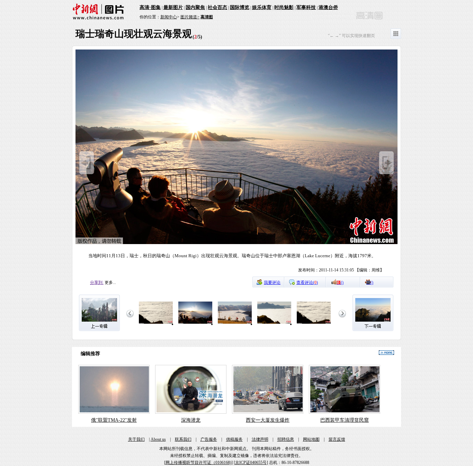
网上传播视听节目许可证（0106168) (198, 462)
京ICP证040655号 (251, 462)
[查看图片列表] (396, 37)
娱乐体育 (261, 7)
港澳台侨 (328, 7)
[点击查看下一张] (236, 243)
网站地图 (311, 439)
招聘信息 (285, 439)
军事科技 (306, 7)
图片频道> (189, 17)
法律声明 (260, 439)
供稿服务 (234, 439)
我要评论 (272, 282)
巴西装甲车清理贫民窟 (344, 420)
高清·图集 (150, 7)
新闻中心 (168, 17)
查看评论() (307, 282)
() (340, 282)
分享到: (97, 282)
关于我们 (136, 439)
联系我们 (183, 439)
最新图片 (173, 7)
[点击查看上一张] (86, 172)
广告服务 (208, 439)
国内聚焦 (195, 7)
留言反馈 (337, 439)
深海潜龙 (190, 420)
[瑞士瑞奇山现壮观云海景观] (156, 324)
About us (158, 439)
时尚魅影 (284, 7)
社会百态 (217, 7)
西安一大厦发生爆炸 (267, 420)
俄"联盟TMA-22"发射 (114, 420)
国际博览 (239, 7)
